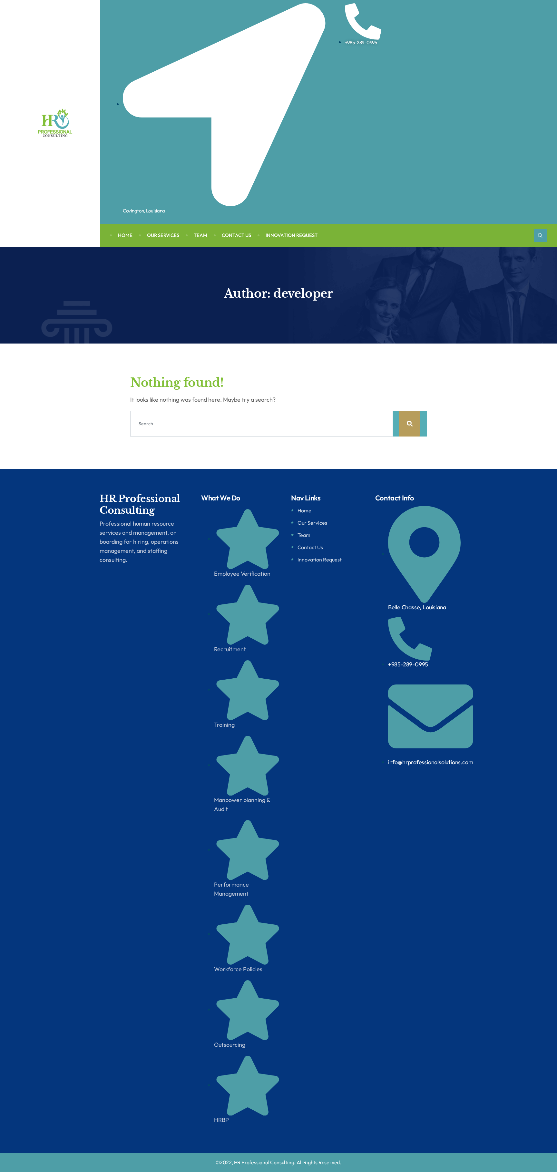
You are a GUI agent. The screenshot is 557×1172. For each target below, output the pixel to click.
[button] (540, 235)
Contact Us (236, 235)
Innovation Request (292, 235)
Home (125, 235)
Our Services (163, 235)
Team (200, 235)
